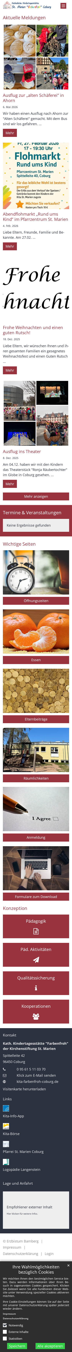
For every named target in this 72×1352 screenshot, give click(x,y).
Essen (36, 660)
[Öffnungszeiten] (36, 572)
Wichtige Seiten (19, 544)
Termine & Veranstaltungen (32, 512)
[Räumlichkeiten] (36, 750)
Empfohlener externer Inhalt (29, 1207)
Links (7, 1099)
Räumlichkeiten (36, 778)
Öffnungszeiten (36, 600)
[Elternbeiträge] (36, 691)
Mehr (10, 133)
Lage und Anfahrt (18, 1183)
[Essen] (36, 631)
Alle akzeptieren (50, 1346)
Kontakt (9, 1035)
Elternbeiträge (36, 719)
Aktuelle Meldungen (24, 17)
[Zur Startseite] (27, 5)
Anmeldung (36, 837)
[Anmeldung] (36, 809)
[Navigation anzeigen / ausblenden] (63, 6)
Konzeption (15, 908)
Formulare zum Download (36, 896)
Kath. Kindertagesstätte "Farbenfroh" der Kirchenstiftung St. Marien (35, 1046)
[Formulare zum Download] (36, 868)
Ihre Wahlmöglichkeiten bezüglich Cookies (36, 1269)
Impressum (9, 1313)
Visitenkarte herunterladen (24, 1089)
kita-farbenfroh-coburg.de (37, 1081)
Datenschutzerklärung (15, 1318)
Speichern (17, 1346)
